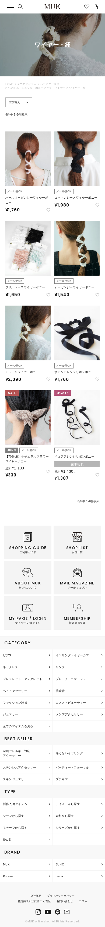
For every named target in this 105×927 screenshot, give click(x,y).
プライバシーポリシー (61, 895)
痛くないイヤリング (69, 753)
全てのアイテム (26, 84)
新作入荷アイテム (15, 804)
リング (60, 667)
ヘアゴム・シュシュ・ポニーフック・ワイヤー (36, 87)
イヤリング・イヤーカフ (72, 655)
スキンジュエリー (15, 779)
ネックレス (10, 667)
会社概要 (35, 895)
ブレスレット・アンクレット (22, 679)
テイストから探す (68, 804)
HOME (9, 84)
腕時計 (60, 690)
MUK (6, 864)
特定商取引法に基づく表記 (34, 901)
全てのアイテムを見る (18, 726)
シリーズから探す (68, 827)
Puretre (8, 876)
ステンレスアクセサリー (19, 767)
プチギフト (63, 779)
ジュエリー (10, 714)
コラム (83, 901)
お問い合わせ (65, 901)
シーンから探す (13, 815)
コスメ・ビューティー (71, 702)
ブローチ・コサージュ (71, 679)
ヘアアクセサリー (51, 84)
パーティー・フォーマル (72, 767)
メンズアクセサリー (69, 714)
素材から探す (65, 815)
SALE (6, 839)
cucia (59, 876)
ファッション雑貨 (15, 702)
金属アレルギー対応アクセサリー (16, 753)
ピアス (7, 655)
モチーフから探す (15, 827)
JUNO (60, 864)
